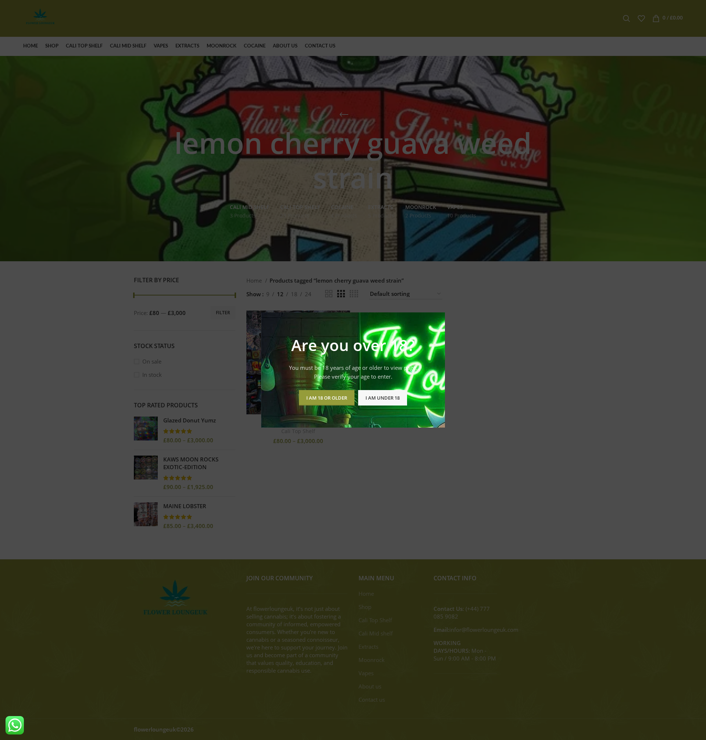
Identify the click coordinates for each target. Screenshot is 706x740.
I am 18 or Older (326, 397)
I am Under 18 (383, 397)
